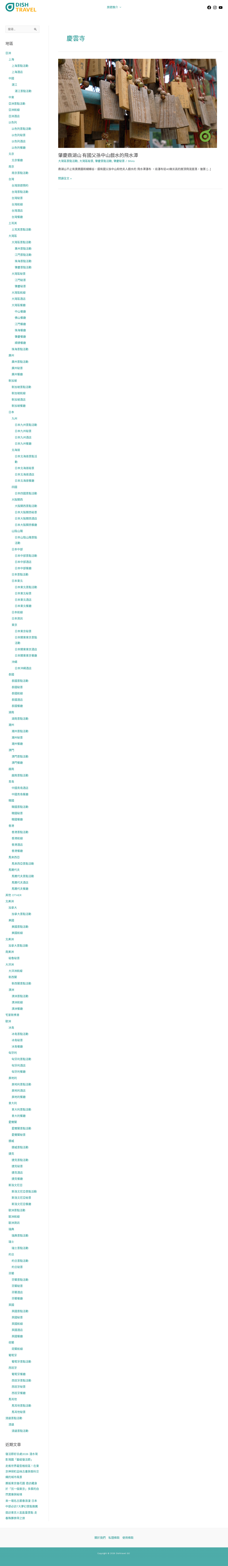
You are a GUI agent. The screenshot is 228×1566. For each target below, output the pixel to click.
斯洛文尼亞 (15, 1185)
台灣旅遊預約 (20, 185)
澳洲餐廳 (17, 1008)
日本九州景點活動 (26, 424)
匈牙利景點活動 (21, 1059)
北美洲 (9, 901)
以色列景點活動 (21, 128)
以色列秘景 (19, 135)
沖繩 (14, 662)
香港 (11, 825)
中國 (11, 78)
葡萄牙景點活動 (21, 1361)
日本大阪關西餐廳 (26, 524)
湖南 (11, 712)
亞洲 (8, 53)
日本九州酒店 (23, 437)
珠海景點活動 (23, 261)
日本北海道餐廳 (24, 480)
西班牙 (13, 1367)
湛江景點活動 (23, 91)
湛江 (14, 84)
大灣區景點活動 (21, 242)
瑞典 (11, 1229)
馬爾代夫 (14, 869)
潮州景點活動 (20, 731)
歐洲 (8, 1021)
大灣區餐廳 (19, 305)
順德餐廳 (20, 342)
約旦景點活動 (20, 1260)
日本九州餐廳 (23, 443)
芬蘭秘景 (17, 1286)
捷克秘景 (17, 1166)
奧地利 (13, 1078)
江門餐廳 (20, 324)
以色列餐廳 (19, 147)
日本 (11, 412)
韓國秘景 (17, 813)
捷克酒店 (17, 1172)
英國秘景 (17, 1317)
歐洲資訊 (14, 1222)
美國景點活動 (20, 926)
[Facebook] (209, 7)
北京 (11, 153)
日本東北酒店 (23, 599)
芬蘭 (11, 1273)
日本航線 (17, 612)
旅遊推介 (112, 7)
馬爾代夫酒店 (20, 882)
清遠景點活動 (13, 1418)
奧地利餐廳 (19, 1097)
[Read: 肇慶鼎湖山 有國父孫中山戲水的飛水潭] (137, 103)
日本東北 (17, 580)
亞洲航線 (14, 109)
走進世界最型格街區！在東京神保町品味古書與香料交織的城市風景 (22, 1471)
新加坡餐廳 (19, 405)
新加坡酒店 (19, 399)
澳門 (11, 750)
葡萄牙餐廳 (19, 1374)
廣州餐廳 (17, 374)
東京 (14, 624)
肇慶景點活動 (23, 267)
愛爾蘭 (13, 1122)
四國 (14, 487)
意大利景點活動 (21, 1109)
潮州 (11, 724)
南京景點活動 (20, 173)
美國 (11, 920)
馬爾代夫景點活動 (23, 876)
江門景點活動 (23, 254)
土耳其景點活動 (21, 229)
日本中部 (17, 549)
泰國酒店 (17, 699)
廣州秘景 (17, 368)
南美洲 (9, 951)
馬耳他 (13, 1399)
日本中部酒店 (23, 562)
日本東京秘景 (23, 631)
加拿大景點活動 (21, 914)
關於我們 (100, 1537)
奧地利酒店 (19, 1090)
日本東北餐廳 (23, 606)
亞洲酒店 (14, 116)
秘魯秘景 (14, 958)
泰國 (11, 674)
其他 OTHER (13, 895)
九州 (14, 418)
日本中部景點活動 (26, 555)
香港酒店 (17, 844)
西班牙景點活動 (21, 1380)
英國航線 (17, 1323)
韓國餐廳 (17, 819)
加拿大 (13, 907)
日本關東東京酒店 (26, 649)
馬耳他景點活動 (21, 1405)
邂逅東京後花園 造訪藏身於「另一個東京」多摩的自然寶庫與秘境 (22, 1489)
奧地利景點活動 (21, 1084)
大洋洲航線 (15, 971)
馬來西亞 (14, 857)
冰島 (11, 1027)
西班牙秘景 (19, 1386)
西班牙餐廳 (19, 1393)
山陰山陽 (17, 531)
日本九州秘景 (23, 431)
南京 (11, 166)
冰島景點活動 (20, 1034)
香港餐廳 (17, 851)
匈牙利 (13, 1052)
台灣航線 (17, 204)
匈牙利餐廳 (19, 1071)
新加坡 (13, 380)
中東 (11, 97)
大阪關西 (17, 499)
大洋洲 (9, 964)
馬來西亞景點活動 (23, 863)
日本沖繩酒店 (23, 668)
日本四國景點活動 (26, 493)
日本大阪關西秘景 (26, 512)
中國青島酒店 (20, 788)
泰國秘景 (17, 687)
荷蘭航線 (17, 1349)
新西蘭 (13, 977)
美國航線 (17, 933)
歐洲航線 (14, 1216)
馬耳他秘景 (19, 1412)
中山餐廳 (20, 311)
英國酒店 (17, 1330)
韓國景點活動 (20, 807)
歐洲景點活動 (17, 1210)
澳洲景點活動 (20, 996)
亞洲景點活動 (17, 103)
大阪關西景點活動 (26, 506)
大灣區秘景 (19, 273)
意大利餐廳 (19, 1115)
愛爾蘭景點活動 (21, 1128)
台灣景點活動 (20, 191)
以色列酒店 (19, 141)
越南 (11, 769)
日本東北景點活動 (26, 587)
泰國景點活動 (20, 680)
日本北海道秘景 (24, 468)
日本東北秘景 (23, 593)
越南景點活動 (20, 775)
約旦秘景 (17, 1267)
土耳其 (13, 223)
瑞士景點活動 (20, 1248)
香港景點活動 (20, 832)
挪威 (11, 1141)
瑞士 (11, 1241)
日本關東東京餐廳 (26, 655)
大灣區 (13, 236)
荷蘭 (11, 1342)
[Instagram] (215, 7)
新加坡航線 (19, 393)
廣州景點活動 (20, 361)
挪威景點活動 (20, 1147)
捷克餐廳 (17, 1178)
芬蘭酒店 (17, 1292)
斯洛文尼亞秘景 (21, 1197)
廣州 (11, 355)
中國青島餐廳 (20, 794)
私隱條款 (114, 1537)
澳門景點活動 (20, 756)
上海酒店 (17, 72)
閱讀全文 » (65, 178)
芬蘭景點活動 (20, 1279)
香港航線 (17, 838)
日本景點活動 (20, 574)
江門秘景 (20, 280)
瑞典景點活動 (20, 1235)
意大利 (13, 1103)
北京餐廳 (17, 160)
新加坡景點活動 (21, 387)
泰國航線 (17, 693)
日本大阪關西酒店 (26, 518)
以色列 (13, 122)
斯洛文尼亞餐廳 (21, 1204)
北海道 (16, 450)
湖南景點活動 (20, 718)
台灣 (11, 179)
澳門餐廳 (17, 762)
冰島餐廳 (17, 1046)
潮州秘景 (17, 737)
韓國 (11, 800)
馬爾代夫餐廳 (20, 888)
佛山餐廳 (20, 317)
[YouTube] (221, 7)
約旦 (11, 1254)
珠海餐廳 (20, 330)
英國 (11, 1304)
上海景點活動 (20, 65)
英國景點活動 (20, 1311)
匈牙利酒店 (19, 1065)
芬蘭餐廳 (17, 1298)
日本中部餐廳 (23, 568)
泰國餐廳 (17, 706)
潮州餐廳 (17, 743)
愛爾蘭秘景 (19, 1134)
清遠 (11, 1424)
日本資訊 (17, 618)
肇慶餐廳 (20, 336)
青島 (11, 781)
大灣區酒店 (19, 298)
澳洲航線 (17, 1002)
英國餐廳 (17, 1336)
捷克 (11, 1153)
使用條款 (128, 1537)
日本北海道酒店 (24, 474)
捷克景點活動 (20, 1160)
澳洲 (11, 989)
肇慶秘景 (20, 286)
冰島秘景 (17, 1040)
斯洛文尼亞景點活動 (24, 1191)
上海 (11, 59)
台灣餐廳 (17, 217)
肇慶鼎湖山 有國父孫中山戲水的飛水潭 (98, 155)
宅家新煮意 (12, 1015)
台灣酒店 (17, 210)
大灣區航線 (19, 292)
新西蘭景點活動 (21, 983)
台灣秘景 (17, 198)
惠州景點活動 (23, 248)
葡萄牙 (13, 1355)
